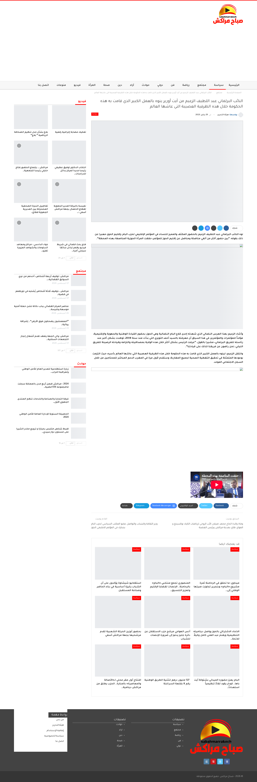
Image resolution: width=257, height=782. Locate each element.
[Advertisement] (128, 51)
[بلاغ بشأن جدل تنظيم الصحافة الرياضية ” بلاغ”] (31, 117)
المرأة (91, 85)
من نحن (60, 720)
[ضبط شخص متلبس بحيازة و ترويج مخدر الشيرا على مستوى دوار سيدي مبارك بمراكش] (78, 433)
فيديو (77, 85)
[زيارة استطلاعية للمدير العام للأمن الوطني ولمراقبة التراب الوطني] (78, 373)
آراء (132, 85)
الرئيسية (234, 85)
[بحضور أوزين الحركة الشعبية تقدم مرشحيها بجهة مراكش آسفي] (118, 612)
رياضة (186, 85)
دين (120, 85)
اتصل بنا (43, 85)
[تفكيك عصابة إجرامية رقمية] (69, 117)
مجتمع (201, 85)
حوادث (145, 85)
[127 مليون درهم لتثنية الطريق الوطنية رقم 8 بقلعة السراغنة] (167, 660)
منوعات (61, 85)
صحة (106, 85)
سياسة (219, 85)
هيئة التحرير (58, 725)
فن (172, 85)
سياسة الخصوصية (54, 736)
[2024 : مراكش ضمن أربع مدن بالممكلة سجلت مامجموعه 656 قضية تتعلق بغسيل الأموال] (78, 388)
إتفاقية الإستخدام (55, 730)
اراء (120, 730)
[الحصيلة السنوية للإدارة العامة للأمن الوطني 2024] (78, 418)
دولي (160, 85)
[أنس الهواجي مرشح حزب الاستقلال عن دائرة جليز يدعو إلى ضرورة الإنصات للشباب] (167, 612)
